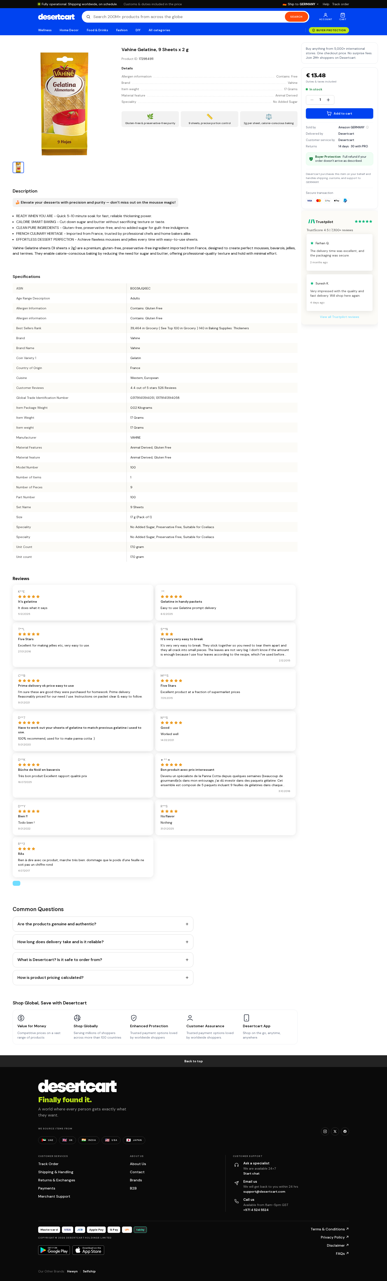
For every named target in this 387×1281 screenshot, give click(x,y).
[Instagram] (325, 1131)
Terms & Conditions (330, 1229)
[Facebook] (345, 1131)
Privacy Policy (335, 1237)
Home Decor (69, 30)
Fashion (121, 30)
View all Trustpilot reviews (339, 317)
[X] (335, 1131)
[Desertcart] (56, 17)
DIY (138, 30)
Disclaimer (338, 1245)
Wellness (45, 30)
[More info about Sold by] (367, 127)
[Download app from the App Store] (88, 1250)
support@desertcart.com (264, 1191)
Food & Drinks (97, 30)
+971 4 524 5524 (256, 1210)
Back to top (193, 1061)
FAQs (342, 1253)
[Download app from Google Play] (54, 1250)
